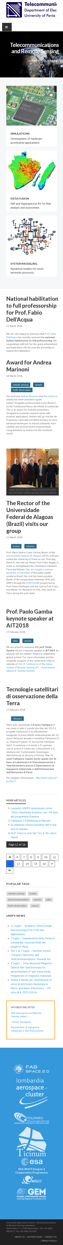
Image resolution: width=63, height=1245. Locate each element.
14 (27, 863)
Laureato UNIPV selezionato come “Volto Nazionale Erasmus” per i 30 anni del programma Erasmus (34, 812)
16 (44, 863)
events (16, 546)
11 (54, 857)
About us (20, 1236)
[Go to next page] (52, 863)
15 (35, 863)
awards (38, 384)
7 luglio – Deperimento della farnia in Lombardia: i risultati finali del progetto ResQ (33, 942)
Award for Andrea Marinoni (28, 366)
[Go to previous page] (17, 857)
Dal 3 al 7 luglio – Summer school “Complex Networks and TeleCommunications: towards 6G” (31, 955)
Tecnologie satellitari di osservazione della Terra (32, 696)
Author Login (34, 1236)
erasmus (30, 546)
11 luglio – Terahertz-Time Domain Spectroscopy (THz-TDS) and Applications (31, 930)
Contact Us (51, 1236)
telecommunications (18, 899)
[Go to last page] (9, 870)
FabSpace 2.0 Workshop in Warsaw (31, 820)
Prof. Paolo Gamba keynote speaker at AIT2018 (30, 618)
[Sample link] (31, 1069)
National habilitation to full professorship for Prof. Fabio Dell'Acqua (32, 309)
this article (49, 396)
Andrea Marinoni (29, 396)
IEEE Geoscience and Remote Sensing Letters (26, 1014)
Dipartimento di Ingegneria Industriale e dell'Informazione (27, 1029)
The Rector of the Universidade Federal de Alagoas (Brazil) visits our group (29, 517)
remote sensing (20, 384)
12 (10, 863)
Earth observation (22, 389)
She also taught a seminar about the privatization (29, 571)
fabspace (17, 718)
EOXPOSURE (33, 582)
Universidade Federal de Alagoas (24, 555)
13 (18, 863)
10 (45, 857)
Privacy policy (49, 1240)
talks (15, 640)
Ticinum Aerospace (21, 1021)
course (34, 905)
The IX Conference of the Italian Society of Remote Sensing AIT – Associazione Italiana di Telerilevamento (30, 667)
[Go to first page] (9, 857)
